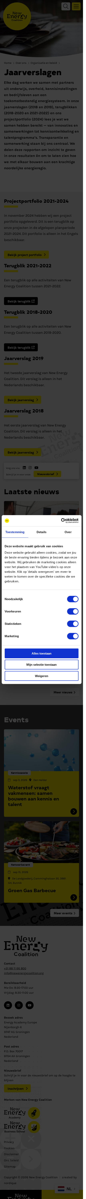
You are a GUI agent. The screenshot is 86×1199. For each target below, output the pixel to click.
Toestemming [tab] (14, 532)
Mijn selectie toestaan (41, 664)
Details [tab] (41, 532)
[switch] (72, 611)
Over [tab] (68, 532)
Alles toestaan (41, 653)
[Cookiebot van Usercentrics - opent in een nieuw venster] (60, 520)
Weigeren (41, 675)
